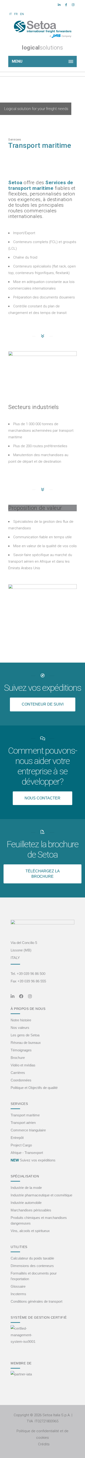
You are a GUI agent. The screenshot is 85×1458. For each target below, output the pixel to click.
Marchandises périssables (31, 1210)
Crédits (44, 1444)
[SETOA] (42, 29)
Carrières (18, 1073)
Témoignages (21, 1050)
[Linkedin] (59, 5)
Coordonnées (21, 1080)
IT (10, 14)
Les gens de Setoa (25, 1035)
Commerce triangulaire (28, 1130)
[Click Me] (12, 996)
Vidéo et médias (23, 1065)
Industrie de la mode (26, 1188)
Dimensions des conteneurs (32, 1266)
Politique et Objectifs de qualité (34, 1088)
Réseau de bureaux (26, 1043)
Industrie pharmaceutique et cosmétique (41, 1195)
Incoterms (18, 1294)
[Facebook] (66, 5)
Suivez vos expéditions (33, 1160)
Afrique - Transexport (27, 1153)
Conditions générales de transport (36, 1301)
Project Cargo (21, 1145)
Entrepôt (17, 1138)
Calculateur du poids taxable (32, 1258)
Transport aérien (23, 1123)
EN (22, 14)
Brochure (18, 1058)
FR (16, 14)
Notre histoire (21, 1020)
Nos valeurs (20, 1028)
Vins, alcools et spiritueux (30, 1231)
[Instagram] (73, 5)
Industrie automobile (26, 1203)
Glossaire (18, 1286)
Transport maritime (25, 1115)
